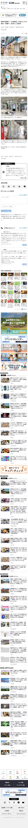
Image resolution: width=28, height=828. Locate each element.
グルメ (10, 773)
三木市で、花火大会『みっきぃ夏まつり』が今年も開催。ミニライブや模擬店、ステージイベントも (18, 500)
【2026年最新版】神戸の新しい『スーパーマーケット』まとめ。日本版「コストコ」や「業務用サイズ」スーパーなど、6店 (18, 521)
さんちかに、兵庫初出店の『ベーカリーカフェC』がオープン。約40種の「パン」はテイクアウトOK (18, 424)
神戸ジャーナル (13, 817)
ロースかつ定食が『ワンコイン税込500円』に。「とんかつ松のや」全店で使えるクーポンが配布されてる (18, 607)
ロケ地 (17, 778)
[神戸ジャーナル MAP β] (14, 473)
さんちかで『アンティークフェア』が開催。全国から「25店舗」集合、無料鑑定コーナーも (18, 567)
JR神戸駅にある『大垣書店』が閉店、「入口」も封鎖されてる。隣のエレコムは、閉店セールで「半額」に (18, 624)
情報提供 (7, 782)
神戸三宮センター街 (20, 27)
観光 (18, 773)
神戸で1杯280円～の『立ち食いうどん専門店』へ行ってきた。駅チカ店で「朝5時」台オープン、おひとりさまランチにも (18, 550)
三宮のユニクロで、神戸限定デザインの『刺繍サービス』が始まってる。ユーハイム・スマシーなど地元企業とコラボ (18, 396)
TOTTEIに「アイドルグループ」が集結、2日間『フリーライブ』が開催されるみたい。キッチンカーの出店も (18, 459)
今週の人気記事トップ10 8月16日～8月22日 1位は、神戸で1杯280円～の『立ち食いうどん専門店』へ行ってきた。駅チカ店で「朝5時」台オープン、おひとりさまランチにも (18, 510)
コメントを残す (23, 227)
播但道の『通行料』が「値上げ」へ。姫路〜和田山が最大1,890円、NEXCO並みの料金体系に (18, 641)
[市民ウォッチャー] (14, 361)
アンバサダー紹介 (21, 785)
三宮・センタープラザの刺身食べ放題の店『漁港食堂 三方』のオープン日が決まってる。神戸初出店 (18, 615)
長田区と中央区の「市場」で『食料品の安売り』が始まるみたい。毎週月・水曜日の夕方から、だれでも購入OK (18, 541)
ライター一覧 (23, 177)
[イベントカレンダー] (14, 343)
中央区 (7, 27)
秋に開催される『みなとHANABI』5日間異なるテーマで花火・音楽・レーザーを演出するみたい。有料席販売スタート (18, 415)
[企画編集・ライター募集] (14, 352)
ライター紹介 (7, 785)
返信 (25, 244)
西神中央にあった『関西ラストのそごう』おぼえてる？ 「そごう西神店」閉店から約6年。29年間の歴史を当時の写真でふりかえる (18, 650)
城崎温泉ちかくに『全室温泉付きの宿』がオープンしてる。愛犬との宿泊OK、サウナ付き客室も (18, 590)
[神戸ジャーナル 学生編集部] (14, 370)
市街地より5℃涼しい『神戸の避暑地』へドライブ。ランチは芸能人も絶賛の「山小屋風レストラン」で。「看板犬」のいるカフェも (18, 406)
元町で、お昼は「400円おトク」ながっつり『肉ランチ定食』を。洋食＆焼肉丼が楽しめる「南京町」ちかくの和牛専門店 (18, 531)
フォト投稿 (20, 782)
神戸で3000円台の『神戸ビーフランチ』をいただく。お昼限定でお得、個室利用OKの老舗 (18, 450)
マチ (3, 27)
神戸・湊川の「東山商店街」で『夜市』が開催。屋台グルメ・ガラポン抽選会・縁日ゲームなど (18, 387)
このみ (26, 33)
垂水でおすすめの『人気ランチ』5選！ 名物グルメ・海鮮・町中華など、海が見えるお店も (18, 379)
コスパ (10, 778)
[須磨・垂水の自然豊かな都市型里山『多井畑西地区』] (14, 334)
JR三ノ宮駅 (4, 29)
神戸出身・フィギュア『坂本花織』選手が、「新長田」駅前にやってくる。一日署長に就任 (18, 633)
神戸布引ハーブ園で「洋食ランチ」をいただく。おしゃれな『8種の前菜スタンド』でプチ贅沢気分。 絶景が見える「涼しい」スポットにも (18, 660)
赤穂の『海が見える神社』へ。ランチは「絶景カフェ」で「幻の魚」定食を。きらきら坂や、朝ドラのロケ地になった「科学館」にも (18, 581)
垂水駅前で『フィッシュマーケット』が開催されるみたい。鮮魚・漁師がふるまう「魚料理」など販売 (18, 482)
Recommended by (18, 309)
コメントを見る (23, 195)
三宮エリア (13, 27)
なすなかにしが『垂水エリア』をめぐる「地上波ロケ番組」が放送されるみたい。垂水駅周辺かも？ (18, 442)
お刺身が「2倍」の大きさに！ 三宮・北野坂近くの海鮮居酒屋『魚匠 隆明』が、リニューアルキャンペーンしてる (18, 433)
